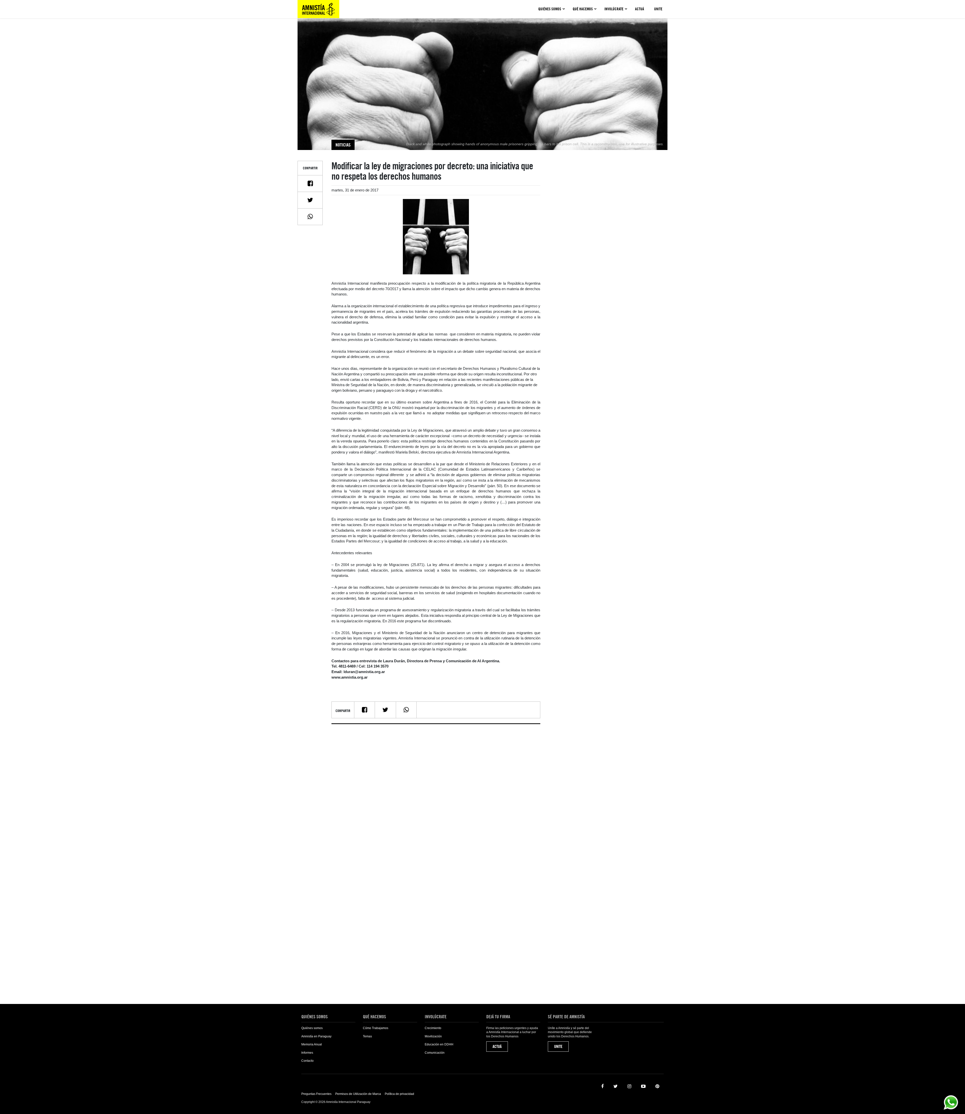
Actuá (639, 9)
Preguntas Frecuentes (316, 1094)
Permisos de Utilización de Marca (358, 1094)
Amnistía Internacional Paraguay (318, 9)
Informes (307, 1052)
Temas (367, 1036)
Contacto (307, 1060)
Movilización (433, 1036)
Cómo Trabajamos (375, 1028)
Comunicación (435, 1052)
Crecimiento (433, 1028)
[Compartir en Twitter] (310, 200)
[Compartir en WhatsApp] (310, 216)
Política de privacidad (399, 1094)
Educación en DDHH (439, 1044)
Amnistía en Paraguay (316, 1036)
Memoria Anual (311, 1044)
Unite (658, 9)
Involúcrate (613, 9)
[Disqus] (435, 790)
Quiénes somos (549, 9)
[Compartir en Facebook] (310, 183)
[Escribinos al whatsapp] (951, 1102)
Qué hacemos (583, 9)
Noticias (343, 144)
